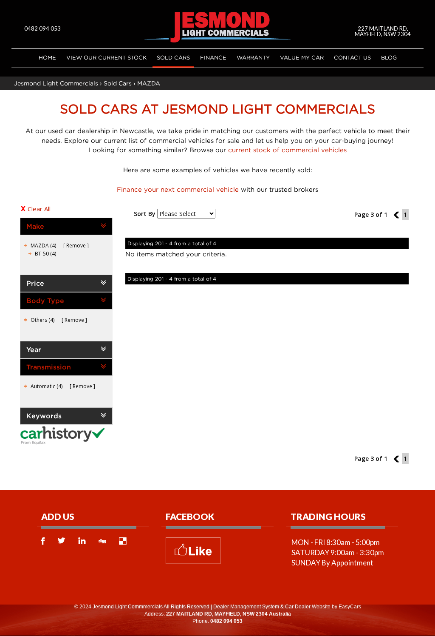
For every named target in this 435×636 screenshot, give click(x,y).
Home (47, 57)
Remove (76, 245)
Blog (389, 57)
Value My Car (302, 57)
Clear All (39, 208)
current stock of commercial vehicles (287, 149)
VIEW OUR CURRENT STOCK (106, 57)
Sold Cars (173, 57)
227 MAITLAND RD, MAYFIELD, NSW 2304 (383, 31)
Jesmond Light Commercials (56, 83)
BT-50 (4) (45, 253)
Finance (213, 57)
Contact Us (352, 57)
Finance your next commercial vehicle (178, 189)
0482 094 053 (42, 28)
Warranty (253, 57)
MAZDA (148, 83)
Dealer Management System (246, 607)
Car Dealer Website (307, 607)
